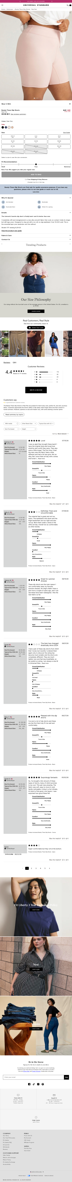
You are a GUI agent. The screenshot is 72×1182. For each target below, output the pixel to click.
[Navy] (6, 127)
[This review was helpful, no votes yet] (63, 636)
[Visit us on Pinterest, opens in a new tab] (43, 1084)
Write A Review (36, 390)
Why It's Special (7, 198)
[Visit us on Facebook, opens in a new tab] (29, 1084)
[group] (36, 1)
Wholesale (6, 1147)
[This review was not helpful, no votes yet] (66, 504)
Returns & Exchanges (9, 1157)
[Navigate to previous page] (22, 868)
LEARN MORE (36, 311)
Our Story (6, 1135)
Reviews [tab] (7, 362)
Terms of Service (36, 1071)
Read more (41, 458)
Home (3, 9)
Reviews (5, 1149)
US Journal (6, 1145)
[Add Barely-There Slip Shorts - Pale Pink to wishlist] (70, 13)
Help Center (6, 1155)
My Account (27, 1138)
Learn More (20, 191)
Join (66, 1077)
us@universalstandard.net (54, 1100)
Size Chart (27, 1150)
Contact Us (6, 239)
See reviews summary (18, 114)
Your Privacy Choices (37, 1175)
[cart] (70, 5)
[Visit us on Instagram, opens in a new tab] (38, 1084)
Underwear (10, 9)
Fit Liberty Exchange (9, 1162)
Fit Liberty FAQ (7, 1142)
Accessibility (6, 1164)
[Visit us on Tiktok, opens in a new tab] (34, 1084)
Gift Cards (27, 1140)
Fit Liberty (6, 1140)
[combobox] (29, 423)
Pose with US (28, 1135)
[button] (20, 1)
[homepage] (36, 5)
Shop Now (36, 909)
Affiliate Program (29, 1142)
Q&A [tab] (14, 362)
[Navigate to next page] (49, 868)
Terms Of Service (48, 1175)
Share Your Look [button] (37, 328)
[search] (67, 5)
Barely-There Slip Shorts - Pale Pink (26, 9)
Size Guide (66, 132)
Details (4, 212)
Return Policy (7, 1160)
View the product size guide (12, 231)
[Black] (3, 127)
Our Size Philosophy (9, 1138)
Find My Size (28, 1148)
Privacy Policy (26, 1071)
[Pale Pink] (9, 127)
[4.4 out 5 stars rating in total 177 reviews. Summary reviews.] (6, 114)
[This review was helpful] (63, 572)
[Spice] (12, 127)
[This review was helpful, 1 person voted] (63, 504)
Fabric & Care (7, 235)
